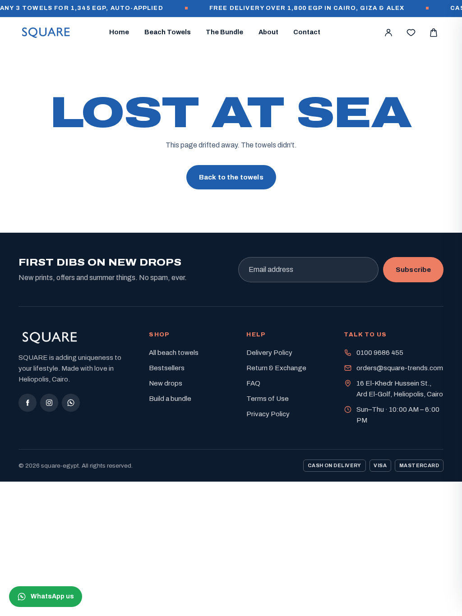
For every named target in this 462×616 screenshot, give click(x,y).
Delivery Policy (269, 352)
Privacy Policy (268, 414)
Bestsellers (167, 368)
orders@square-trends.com (399, 368)
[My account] (388, 32)
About (268, 32)
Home (119, 32)
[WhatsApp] (71, 403)
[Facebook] (27, 403)
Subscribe (413, 269)
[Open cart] (434, 32)
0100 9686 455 (379, 352)
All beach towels (174, 352)
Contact (306, 32)
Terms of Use (267, 398)
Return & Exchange (276, 368)
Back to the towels (231, 177)
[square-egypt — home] (46, 32)
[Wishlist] (411, 32)
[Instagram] (49, 403)
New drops (165, 383)
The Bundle (224, 32)
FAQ (253, 383)
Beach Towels (167, 32)
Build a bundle (170, 398)
